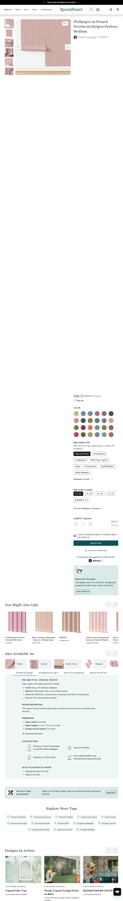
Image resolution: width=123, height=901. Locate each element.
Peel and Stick (82, 454)
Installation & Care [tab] (48, 672)
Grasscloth (90, 466)
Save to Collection (96, 550)
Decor (26, 10)
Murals (18, 10)
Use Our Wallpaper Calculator (89, 508)
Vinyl (77, 466)
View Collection (82, 591)
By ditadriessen (64, 640)
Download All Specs (32, 733)
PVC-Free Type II (99, 460)
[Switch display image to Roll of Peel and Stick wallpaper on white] (9, 33)
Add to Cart (95, 543)
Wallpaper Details (83, 479)
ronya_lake (91, 37)
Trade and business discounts (61, 2)
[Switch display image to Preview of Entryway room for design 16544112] (9, 72)
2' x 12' (78, 493)
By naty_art (8, 643)
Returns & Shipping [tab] (74, 672)
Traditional (80, 460)
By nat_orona (36, 643)
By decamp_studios (92, 643)
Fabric (34, 10)
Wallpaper (8, 10)
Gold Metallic (107, 466)
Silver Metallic (82, 472)
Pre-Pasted (99, 454)
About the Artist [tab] (98, 672)
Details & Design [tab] (24, 672)
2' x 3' (111, 493)
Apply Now (111, 793)
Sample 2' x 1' (81, 500)
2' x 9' (89, 493)
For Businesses (46, 10)
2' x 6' (100, 493)
